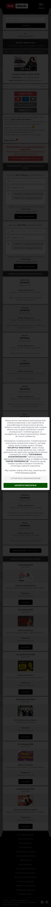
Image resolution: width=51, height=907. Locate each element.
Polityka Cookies (28, 472)
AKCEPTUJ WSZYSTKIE (25, 485)
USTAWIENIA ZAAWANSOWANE (25, 478)
